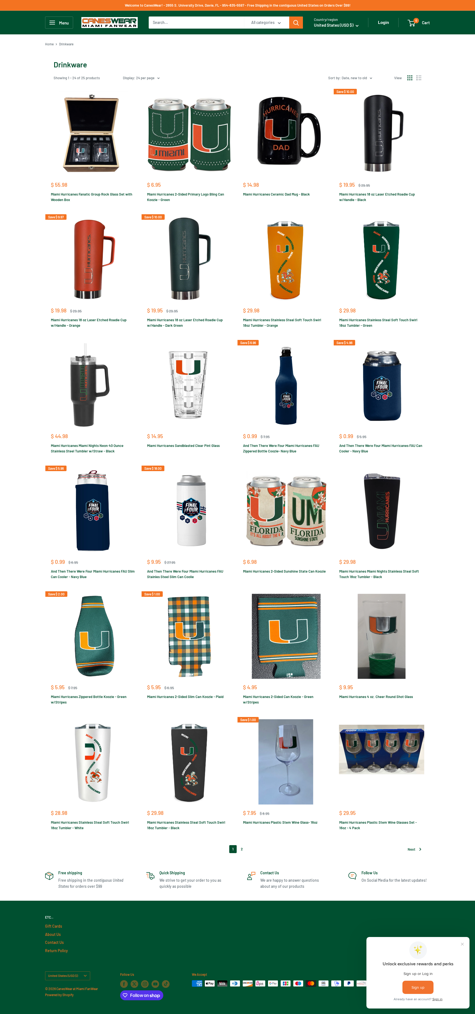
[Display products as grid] (409, 77)
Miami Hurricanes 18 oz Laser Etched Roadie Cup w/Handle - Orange (88, 323)
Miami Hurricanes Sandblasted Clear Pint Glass (183, 445)
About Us (53, 934)
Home (49, 44)
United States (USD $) (63, 975)
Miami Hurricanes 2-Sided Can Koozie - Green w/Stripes (278, 699)
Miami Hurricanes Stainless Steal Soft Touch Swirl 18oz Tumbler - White (90, 825)
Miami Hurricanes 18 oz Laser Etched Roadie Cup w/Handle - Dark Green (185, 323)
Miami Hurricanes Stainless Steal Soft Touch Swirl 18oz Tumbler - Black (186, 825)
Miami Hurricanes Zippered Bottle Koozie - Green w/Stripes (88, 699)
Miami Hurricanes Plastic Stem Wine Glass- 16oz (280, 822)
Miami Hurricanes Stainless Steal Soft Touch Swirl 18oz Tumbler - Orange (282, 323)
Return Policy (56, 950)
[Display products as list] (418, 77)
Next (411, 849)
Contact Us (54, 942)
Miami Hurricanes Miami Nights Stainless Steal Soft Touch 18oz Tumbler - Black (379, 574)
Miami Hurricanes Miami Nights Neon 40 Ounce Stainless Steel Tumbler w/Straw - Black (87, 448)
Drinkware (66, 44)
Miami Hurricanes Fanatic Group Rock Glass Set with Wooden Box (91, 197)
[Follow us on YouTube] (155, 984)
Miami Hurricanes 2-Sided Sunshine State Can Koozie (284, 571)
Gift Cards (53, 926)
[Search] (296, 23)
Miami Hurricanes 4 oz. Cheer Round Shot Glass (376, 696)
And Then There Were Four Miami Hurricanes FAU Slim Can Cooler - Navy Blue (93, 574)
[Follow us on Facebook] (124, 984)
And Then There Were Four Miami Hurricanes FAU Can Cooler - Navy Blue (380, 448)
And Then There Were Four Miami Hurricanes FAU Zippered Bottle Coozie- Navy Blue (281, 448)
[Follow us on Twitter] (134, 984)
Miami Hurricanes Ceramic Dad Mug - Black (276, 194)
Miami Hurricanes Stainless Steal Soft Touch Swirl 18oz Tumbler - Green (378, 323)
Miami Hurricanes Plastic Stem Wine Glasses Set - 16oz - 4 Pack (378, 825)
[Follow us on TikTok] (166, 984)
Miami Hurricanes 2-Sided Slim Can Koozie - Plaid (185, 696)
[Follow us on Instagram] (145, 984)
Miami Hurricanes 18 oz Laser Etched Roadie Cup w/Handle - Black (377, 197)
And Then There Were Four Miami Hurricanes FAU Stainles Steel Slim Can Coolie (185, 574)
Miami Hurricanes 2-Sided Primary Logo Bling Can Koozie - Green (185, 197)
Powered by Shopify (59, 995)
